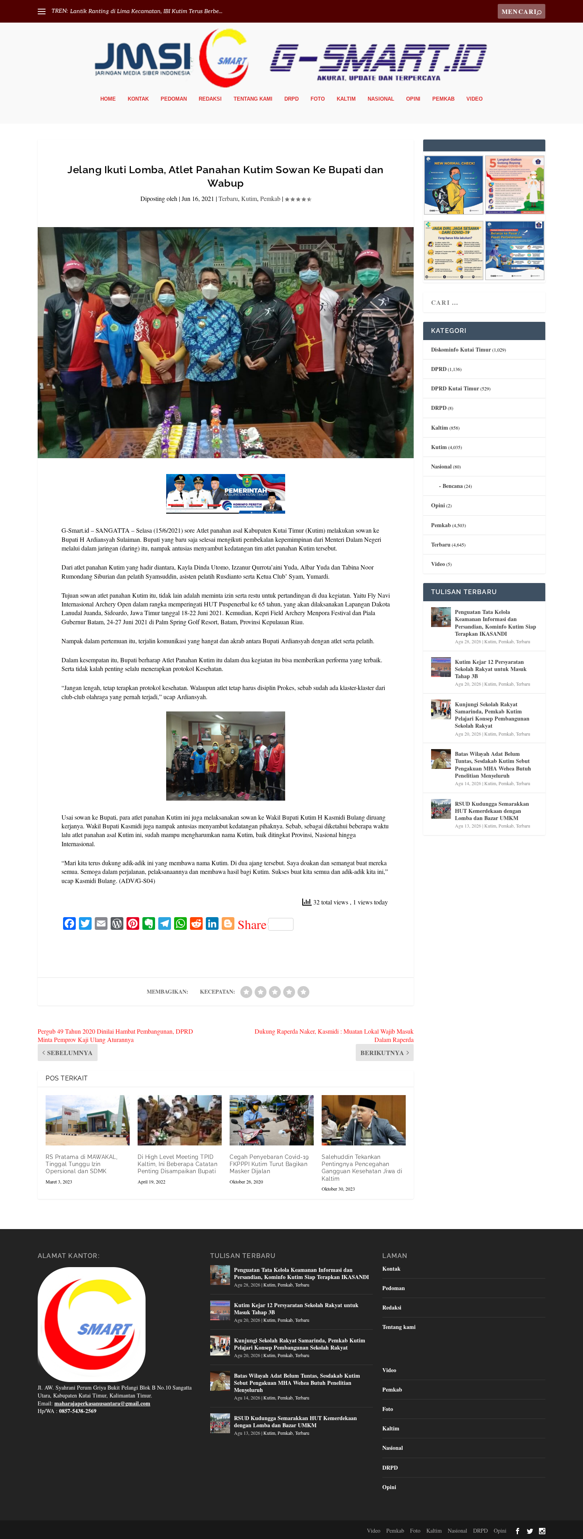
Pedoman (174, 99)
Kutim (249, 198)
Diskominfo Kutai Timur (461, 349)
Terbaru (228, 198)
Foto (318, 99)
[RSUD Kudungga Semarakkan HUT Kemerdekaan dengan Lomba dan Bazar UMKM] (441, 809)
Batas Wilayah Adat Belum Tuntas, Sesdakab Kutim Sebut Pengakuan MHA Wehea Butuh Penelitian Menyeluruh (493, 764)
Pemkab (443, 99)
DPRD (439, 369)
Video (474, 99)
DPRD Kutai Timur (455, 388)
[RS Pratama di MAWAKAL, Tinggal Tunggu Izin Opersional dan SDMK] (88, 1120)
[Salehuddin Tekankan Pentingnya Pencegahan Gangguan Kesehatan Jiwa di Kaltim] (364, 1120)
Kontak (138, 99)
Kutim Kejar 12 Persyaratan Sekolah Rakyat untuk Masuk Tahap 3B (491, 669)
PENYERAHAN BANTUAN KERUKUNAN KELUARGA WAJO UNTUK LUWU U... (175, 11)
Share (252, 924)
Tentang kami (253, 99)
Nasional (381, 99)
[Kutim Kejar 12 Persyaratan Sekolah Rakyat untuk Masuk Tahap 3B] (441, 667)
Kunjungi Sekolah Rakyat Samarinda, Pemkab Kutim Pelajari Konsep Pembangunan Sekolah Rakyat (492, 715)
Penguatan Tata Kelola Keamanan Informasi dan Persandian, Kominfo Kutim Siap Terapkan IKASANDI (495, 623)
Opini (413, 99)
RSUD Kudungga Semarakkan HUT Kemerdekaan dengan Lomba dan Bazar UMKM (492, 810)
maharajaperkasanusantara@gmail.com (102, 1403)
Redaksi (210, 99)
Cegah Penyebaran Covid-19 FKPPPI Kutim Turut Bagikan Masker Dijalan (269, 1164)
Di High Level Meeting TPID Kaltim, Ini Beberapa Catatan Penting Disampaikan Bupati (177, 1164)
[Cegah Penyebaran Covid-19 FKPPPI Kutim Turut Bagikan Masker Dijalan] (272, 1120)
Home (108, 99)
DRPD (291, 99)
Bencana (453, 486)
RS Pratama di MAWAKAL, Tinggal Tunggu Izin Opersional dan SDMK (81, 1164)
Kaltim (346, 99)
